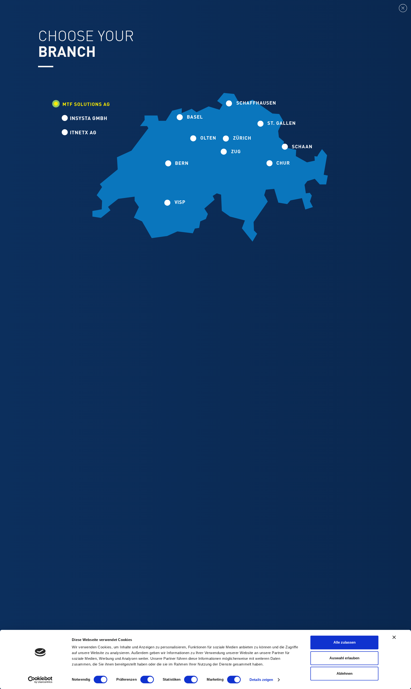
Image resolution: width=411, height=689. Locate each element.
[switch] (147, 679)
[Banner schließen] (394, 637)
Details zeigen (261, 680)
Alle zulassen (344, 642)
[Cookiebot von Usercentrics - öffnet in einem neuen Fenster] (40, 679)
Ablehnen (344, 673)
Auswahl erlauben (344, 658)
